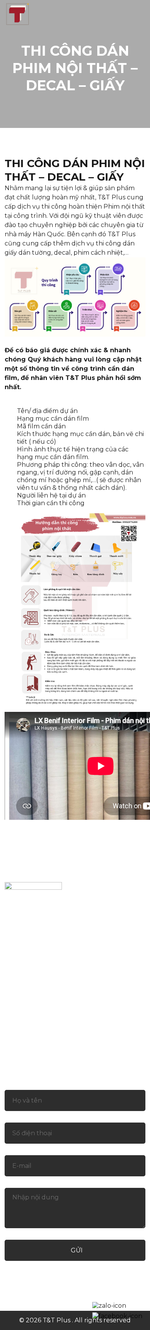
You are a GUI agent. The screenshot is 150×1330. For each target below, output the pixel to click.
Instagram (99, 1291)
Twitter (62, 1291)
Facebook (25, 1291)
